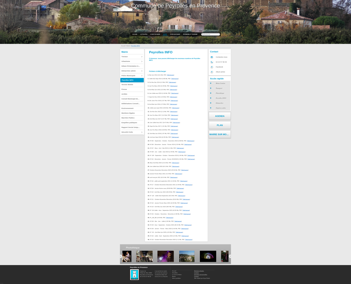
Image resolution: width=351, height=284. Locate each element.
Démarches (219, 103)
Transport (219, 88)
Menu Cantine (220, 83)
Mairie (165, 34)
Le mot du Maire (155, 34)
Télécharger (170, 75)
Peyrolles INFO (221, 98)
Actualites (143, 34)
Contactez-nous (221, 57)
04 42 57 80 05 (221, 62)
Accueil (134, 34)
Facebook (219, 67)
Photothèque (220, 93)
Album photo (220, 72)
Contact (196, 276)
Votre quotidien (175, 34)
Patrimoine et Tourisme (190, 34)
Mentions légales (199, 271)
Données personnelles (200, 274)
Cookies (196, 272)
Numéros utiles (221, 108)
